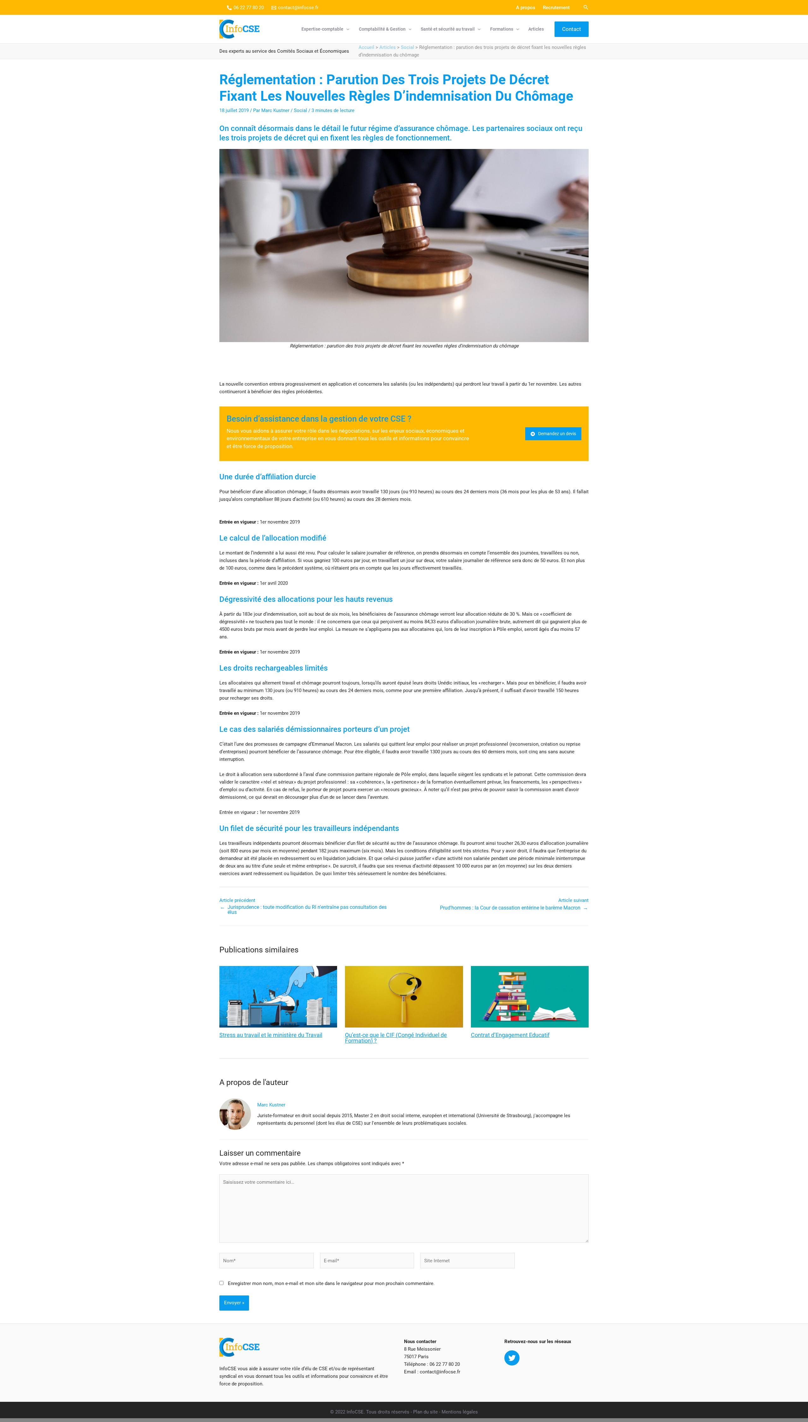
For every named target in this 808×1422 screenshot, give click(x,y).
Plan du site (425, 1412)
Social (407, 47)
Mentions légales (460, 1412)
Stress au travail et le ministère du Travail (270, 1035)
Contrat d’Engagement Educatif (510, 1035)
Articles (387, 47)
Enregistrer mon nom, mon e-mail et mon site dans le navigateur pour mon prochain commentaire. (331, 1283)
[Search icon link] (586, 8)
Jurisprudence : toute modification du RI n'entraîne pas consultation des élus (307, 910)
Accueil (366, 47)
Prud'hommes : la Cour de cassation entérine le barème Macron (510, 907)
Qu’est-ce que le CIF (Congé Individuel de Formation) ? (396, 1038)
